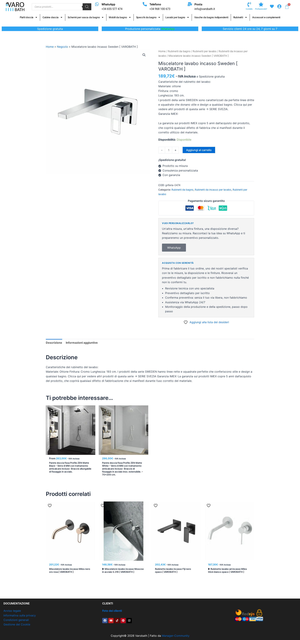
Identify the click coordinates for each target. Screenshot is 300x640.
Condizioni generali (16, 620)
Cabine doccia (50, 17)
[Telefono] (145, 4)
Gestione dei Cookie (16, 624)
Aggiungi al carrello (199, 150)
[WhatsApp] (97, 4)
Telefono (155, 4)
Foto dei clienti (112, 610)
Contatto (249, 9)
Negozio (62, 46)
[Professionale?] (261, 4)
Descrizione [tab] (54, 342)
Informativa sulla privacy (19, 615)
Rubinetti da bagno (179, 51)
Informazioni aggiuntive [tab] (82, 342)
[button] (144, 55)
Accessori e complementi (266, 17)
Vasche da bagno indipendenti (211, 17)
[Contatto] (249, 4)
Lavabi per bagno (175, 17)
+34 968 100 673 (159, 9)
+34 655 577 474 (112, 9)
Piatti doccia (26, 17)
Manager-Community (175, 635)
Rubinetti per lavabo (204, 51)
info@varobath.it (204, 9)
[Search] (87, 6)
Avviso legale (12, 610)
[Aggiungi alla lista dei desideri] (50, 409)
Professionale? (261, 9)
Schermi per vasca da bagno (84, 17)
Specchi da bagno (146, 17)
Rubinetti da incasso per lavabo (213, 189)
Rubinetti (238, 17)
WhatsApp (108, 4)
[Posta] (190, 4)
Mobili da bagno (118, 17)
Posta (198, 4)
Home (50, 46)
